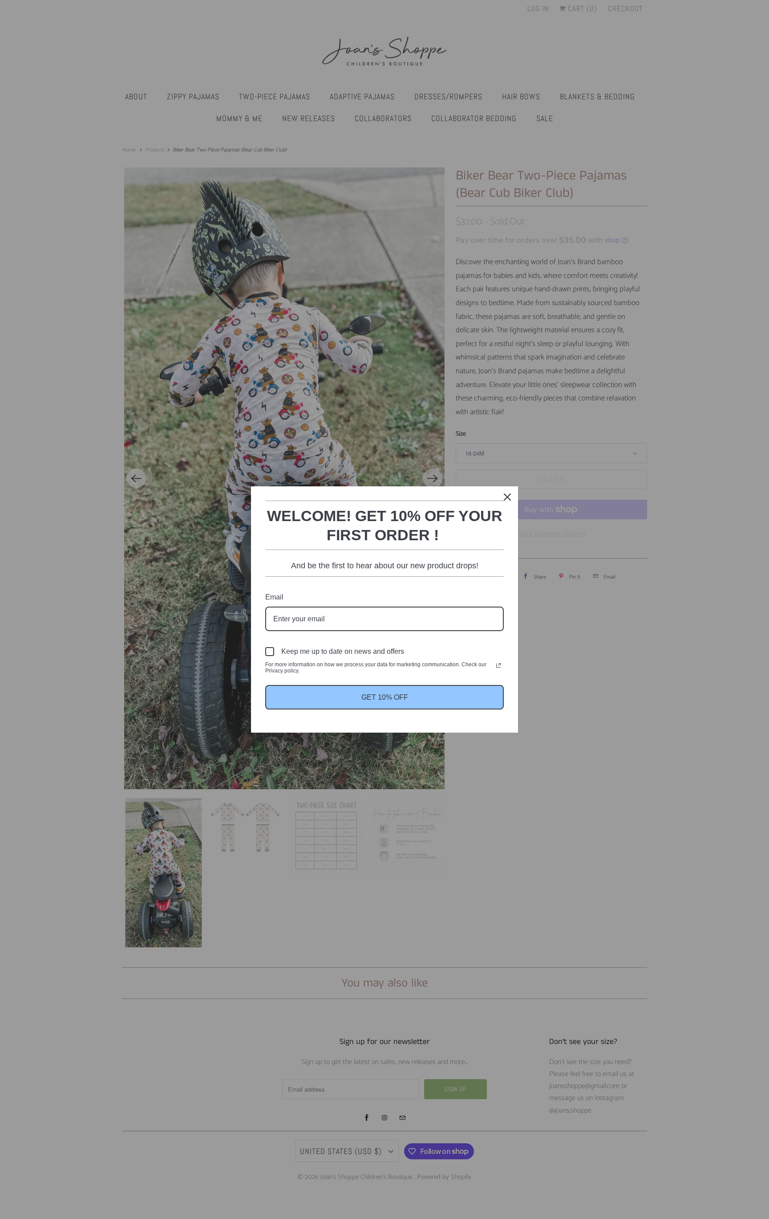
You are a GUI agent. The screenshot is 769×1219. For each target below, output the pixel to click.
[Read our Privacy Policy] (498, 665)
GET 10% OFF (384, 697)
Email (274, 597)
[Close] (507, 497)
